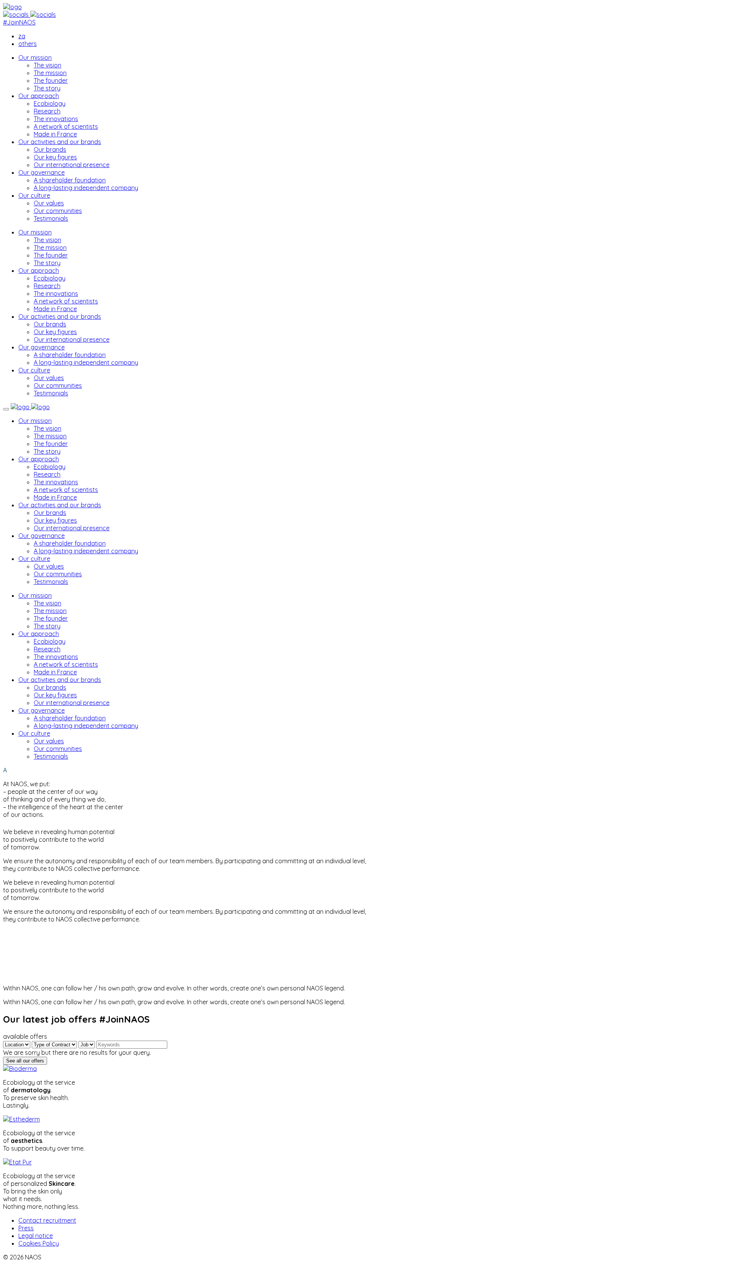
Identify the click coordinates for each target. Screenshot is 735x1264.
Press (26, 1228)
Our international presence (71, 165)
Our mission (35, 57)
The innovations (56, 119)
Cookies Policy (38, 1243)
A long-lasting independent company (86, 188)
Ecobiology (49, 103)
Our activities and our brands (59, 142)
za (21, 36)
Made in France (55, 134)
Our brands (50, 149)
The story (47, 88)
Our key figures (55, 157)
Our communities (58, 211)
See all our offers (25, 1061)
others (27, 44)
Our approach (38, 96)
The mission (50, 73)
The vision (47, 65)
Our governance (41, 172)
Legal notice (35, 1235)
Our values (49, 203)
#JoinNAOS (19, 22)
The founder (51, 80)
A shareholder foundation (70, 180)
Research (47, 111)
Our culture (34, 195)
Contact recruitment (47, 1220)
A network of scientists (66, 126)
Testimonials (51, 218)
